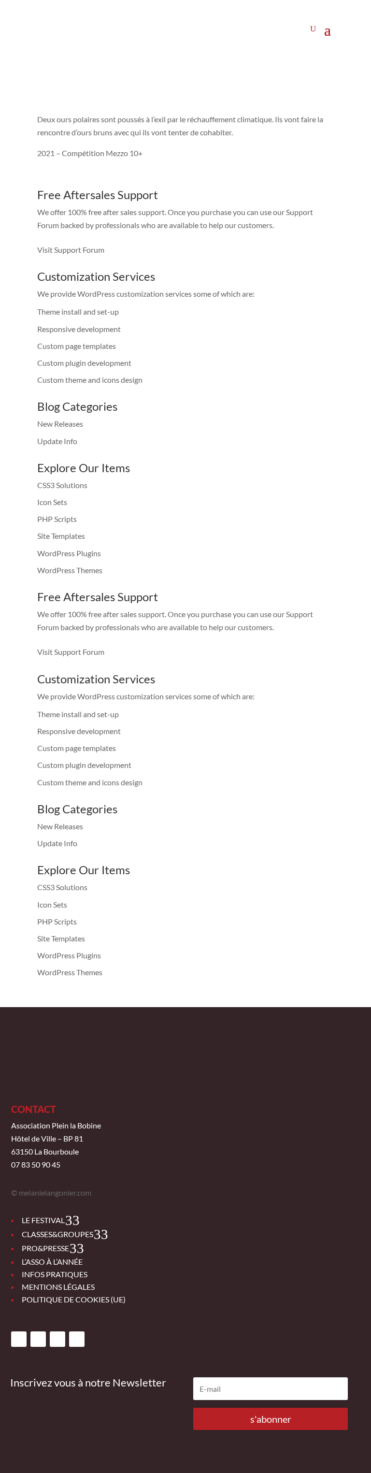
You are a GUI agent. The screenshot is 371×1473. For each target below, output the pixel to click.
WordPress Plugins (69, 553)
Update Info (57, 441)
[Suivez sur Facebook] (19, 1339)
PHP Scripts (57, 518)
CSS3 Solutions (62, 485)
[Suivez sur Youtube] (57, 1339)
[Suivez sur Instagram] (38, 1339)
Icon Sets (52, 501)
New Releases (60, 423)
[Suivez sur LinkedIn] (77, 1339)
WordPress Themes (69, 570)
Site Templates (61, 535)
